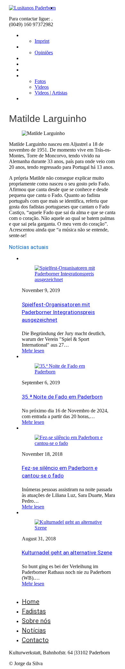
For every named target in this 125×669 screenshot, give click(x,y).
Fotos (40, 81)
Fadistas (31, 58)
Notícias (31, 70)
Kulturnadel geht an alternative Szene (67, 552)
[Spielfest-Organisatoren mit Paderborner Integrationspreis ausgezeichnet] (69, 279)
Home (28, 35)
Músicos (31, 64)
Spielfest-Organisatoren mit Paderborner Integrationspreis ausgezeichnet (58, 312)
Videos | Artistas (51, 92)
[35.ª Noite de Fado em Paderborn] (69, 371)
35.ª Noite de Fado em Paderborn (62, 397)
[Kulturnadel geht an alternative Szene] (69, 527)
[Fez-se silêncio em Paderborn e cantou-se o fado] (69, 443)
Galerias (30, 75)
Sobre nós (33, 47)
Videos (42, 87)
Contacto (32, 98)
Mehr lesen (33, 350)
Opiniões (44, 52)
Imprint (42, 41)
